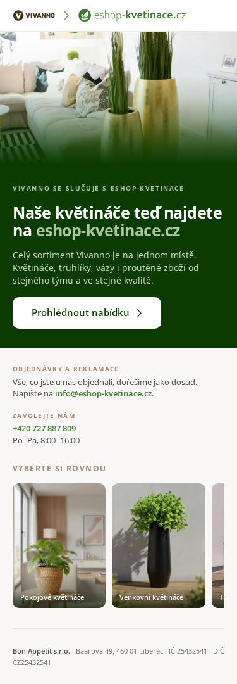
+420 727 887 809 (44, 428)
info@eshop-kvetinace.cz (103, 393)
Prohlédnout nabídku (81, 312)
